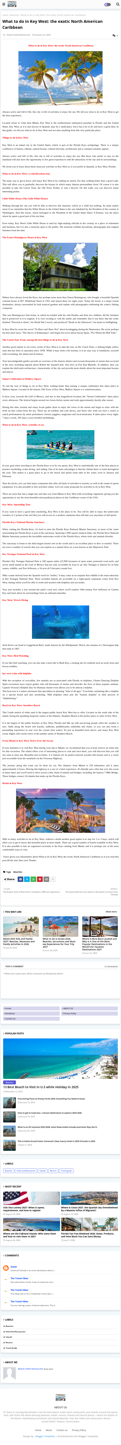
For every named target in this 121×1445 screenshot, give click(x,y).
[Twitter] (27, 879)
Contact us (62, 1430)
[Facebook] (20, 879)
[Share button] (53, 879)
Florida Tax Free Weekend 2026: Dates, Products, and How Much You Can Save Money (87, 1235)
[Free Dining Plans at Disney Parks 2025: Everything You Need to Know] (9, 1102)
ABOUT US (68, 1008)
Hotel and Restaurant (26, 1170)
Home (5, 15)
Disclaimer (10, 1013)
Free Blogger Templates (85, 1436)
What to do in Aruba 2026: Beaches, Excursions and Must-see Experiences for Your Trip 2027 (59, 942)
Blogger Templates (45, 1436)
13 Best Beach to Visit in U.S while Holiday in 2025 (40, 1087)
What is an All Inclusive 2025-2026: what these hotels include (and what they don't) (57, 1127)
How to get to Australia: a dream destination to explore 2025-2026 (50, 1112)
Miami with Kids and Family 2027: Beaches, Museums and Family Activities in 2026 (19, 941)
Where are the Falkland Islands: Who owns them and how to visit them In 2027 (29, 1235)
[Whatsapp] (33, 879)
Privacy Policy (69, 1013)
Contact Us (10, 1018)
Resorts (53, 1170)
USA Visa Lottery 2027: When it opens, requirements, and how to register (24, 1209)
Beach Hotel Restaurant (30, 1368)
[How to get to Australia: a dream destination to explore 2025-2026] (9, 1116)
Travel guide (66, 1170)
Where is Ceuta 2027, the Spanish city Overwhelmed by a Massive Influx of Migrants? (89, 1209)
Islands (43, 1170)
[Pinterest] (40, 879)
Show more (111, 911)
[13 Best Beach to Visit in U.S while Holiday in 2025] (60, 1058)
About (49, 1430)
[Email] (46, 879)
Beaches (14, 15)
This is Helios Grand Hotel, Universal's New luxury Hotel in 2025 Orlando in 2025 (56, 1141)
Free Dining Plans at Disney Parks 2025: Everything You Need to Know (51, 1098)
